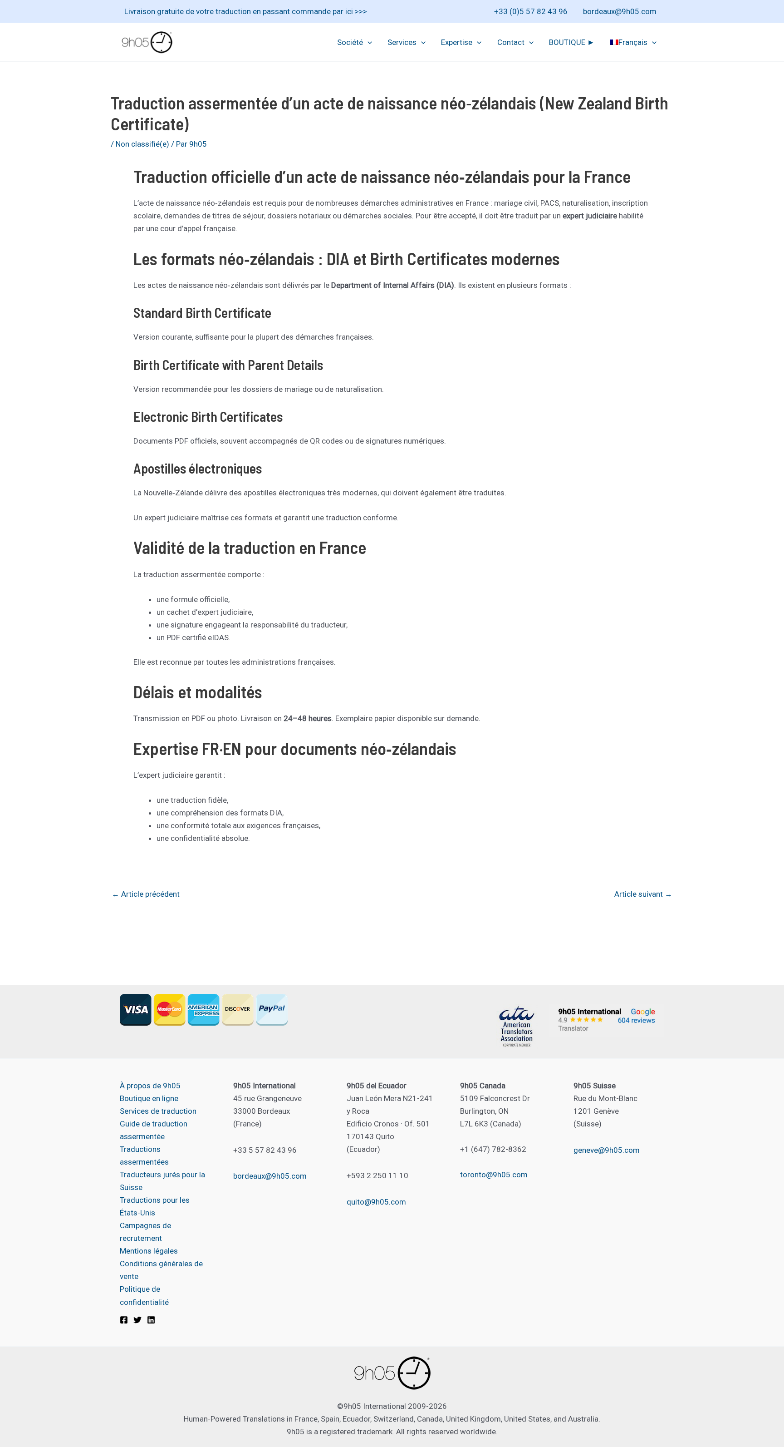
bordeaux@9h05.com (620, 11)
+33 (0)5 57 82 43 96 (531, 11)
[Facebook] (124, 1320)
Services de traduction (158, 1111)
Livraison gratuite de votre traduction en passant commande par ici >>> (245, 11)
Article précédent (146, 894)
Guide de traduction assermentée (153, 1130)
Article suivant (643, 894)
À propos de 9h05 (150, 1085)
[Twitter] (137, 1320)
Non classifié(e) (142, 143)
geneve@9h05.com (606, 1150)
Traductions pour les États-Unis (155, 1206)
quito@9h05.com (376, 1201)
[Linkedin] (151, 1320)
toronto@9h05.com (494, 1174)
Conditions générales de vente (161, 1270)
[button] (367, 42)
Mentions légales (149, 1250)
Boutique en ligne (149, 1098)
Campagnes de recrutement (145, 1232)
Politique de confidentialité (144, 1295)
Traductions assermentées (144, 1155)
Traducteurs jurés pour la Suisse (162, 1181)
